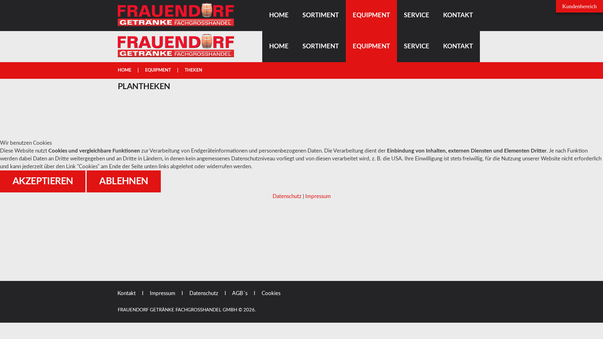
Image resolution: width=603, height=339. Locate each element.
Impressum (318, 196)
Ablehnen (123, 181)
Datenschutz (287, 196)
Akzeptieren (43, 181)
